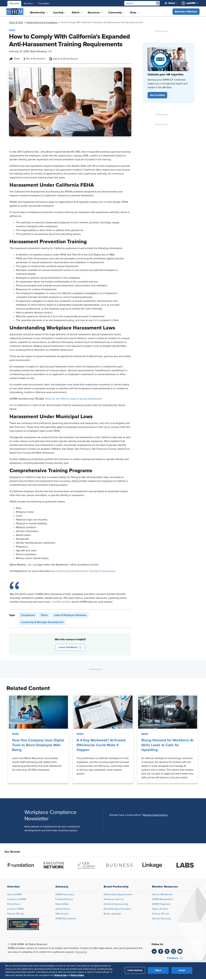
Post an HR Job (15, 913)
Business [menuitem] (28, 3)
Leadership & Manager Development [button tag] (42, 622)
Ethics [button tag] (44, 615)
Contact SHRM (15, 909)
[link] (16, 22)
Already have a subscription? (125, 815)
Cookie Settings (134, 970)
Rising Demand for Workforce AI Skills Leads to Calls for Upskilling (167, 745)
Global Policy (62, 909)
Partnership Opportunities (118, 894)
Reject (158, 970)
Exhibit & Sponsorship (116, 904)
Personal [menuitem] (14, 3)
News (15, 734)
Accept (182, 970)
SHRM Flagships (161, 904)
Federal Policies (64, 899)
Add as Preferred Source (65, 59)
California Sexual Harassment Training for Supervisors (85, 571)
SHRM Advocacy (64, 894)
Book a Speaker (112, 913)
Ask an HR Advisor (162, 894)
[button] (186, 11)
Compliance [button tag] (28, 615)
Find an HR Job (160, 913)
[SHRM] (14, 11)
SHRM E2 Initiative (65, 918)
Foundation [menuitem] (43, 3)
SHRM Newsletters (162, 899)
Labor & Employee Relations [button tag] (70, 615)
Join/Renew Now (61, 602)
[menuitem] (173, 3)
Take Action (62, 913)
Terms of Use (60, 975)
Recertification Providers (117, 909)
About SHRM (14, 894)
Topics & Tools (160, 909)
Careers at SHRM (16, 899)
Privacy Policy (77, 975)
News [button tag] (12, 30)
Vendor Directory (161, 918)
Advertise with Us (113, 899)
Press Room (13, 904)
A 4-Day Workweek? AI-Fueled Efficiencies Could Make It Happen (101, 745)
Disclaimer (81, 952)
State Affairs (62, 904)
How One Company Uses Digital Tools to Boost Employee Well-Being (38, 745)
